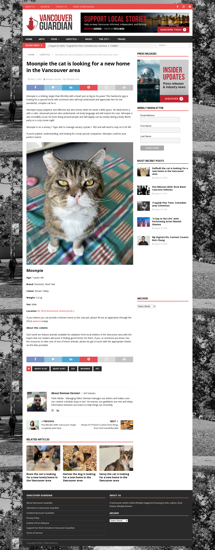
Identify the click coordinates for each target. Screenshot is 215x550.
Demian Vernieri (53, 79)
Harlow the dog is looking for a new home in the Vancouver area (79, 477)
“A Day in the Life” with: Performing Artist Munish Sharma (166, 221)
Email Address (147, 115)
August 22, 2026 (160, 178)
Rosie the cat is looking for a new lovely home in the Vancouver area (42, 477)
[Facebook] (177, 6)
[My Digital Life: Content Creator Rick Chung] (143, 240)
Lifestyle (71, 39)
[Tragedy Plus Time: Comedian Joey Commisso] (143, 206)
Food (54, 39)
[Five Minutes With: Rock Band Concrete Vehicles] (143, 190)
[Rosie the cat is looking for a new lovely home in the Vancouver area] (43, 458)
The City (104, 39)
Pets (77, 79)
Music (88, 39)
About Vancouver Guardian (39, 502)
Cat (73, 368)
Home (29, 39)
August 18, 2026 (160, 244)
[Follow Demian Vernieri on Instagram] (52, 410)
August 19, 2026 (160, 228)
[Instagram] (183, 6)
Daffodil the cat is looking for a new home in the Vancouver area (170, 171)
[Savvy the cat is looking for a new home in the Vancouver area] (116, 458)
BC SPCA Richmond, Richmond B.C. (56, 310)
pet (97, 368)
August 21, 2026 (160, 193)
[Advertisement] (160, 272)
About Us (30, 7)
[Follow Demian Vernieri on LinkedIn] (56, 410)
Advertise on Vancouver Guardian (42, 507)
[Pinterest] (189, 6)
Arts (42, 39)
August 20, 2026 (160, 209)
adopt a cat (40, 368)
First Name (145, 126)
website (37, 321)
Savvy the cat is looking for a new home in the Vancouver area (114, 477)
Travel (121, 39)
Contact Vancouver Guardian (40, 512)
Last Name (145, 136)
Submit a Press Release (83, 7)
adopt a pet (59, 368)
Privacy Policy (32, 517)
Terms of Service (34, 532)
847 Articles (90, 393)
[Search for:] (173, 45)
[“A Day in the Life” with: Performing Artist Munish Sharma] (143, 222)
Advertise (45, 7)
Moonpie (85, 368)
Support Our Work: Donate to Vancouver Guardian (50, 527)
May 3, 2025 (36, 79)
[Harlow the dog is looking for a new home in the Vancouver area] (80, 458)
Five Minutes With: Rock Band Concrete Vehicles (169, 188)
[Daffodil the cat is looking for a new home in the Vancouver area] (143, 171)
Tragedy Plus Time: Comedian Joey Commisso (169, 204)
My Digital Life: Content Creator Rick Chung (170, 238)
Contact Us (61, 7)
